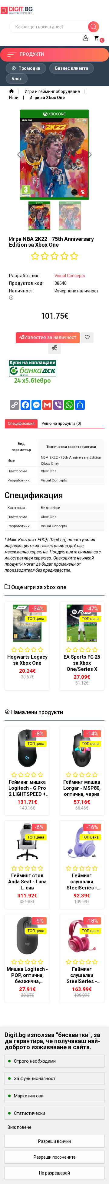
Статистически (29, 1113)
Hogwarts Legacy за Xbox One (27, 660)
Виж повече (19, 1127)
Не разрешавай (54, 1173)
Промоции (29, 68)
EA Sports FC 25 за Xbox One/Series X (82, 663)
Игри (13, 97)
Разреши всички (54, 1141)
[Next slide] (89, 155)
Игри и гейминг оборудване (52, 91)
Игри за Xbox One (47, 97)
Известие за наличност (50, 337)
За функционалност (34, 1078)
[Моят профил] (86, 37)
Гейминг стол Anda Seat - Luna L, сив (27, 882)
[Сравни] (54, 348)
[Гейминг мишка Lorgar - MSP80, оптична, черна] (82, 748)
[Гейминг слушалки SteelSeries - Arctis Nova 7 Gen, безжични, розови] (82, 935)
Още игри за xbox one (38, 587)
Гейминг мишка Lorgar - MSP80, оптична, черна (82, 788)
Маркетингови (29, 1096)
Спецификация (21, 423)
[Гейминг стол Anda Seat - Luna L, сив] (27, 842)
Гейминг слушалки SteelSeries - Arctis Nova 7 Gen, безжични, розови (82, 984)
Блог (17, 78)
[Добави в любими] (87, 337)
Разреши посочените (55, 1157)
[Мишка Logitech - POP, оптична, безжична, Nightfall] (27, 935)
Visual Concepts (69, 275)
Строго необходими (35, 1061)
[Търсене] (93, 26)
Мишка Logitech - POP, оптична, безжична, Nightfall (27, 978)
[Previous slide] (19, 155)
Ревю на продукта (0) (61, 423)
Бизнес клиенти (71, 68)
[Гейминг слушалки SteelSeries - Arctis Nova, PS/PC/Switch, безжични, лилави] (82, 842)
